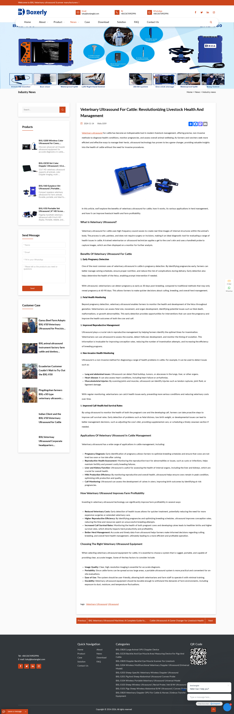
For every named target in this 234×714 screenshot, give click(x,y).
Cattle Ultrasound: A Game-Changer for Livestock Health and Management (177, 621)
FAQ (136, 22)
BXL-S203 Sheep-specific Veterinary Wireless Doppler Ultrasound (147, 673)
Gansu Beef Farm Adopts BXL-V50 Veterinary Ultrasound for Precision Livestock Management (52, 325)
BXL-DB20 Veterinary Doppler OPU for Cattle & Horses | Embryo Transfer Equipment (151, 694)
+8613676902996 (128, 14)
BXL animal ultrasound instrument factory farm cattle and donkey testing (52, 348)
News (73, 22)
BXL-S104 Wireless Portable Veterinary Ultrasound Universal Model (148, 681)
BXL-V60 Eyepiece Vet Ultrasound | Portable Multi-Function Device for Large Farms (51, 187)
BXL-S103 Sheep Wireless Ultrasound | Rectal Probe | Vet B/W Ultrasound (151, 685)
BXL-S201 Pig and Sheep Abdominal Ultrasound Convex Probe (145, 677)
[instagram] (214, 12)
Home (27, 22)
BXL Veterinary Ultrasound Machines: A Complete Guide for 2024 (117, 621)
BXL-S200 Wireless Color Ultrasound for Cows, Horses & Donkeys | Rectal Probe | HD (51, 142)
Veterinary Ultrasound (96, 604)
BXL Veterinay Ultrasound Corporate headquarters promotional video (50, 441)
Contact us (153, 22)
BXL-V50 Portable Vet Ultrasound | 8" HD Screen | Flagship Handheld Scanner (52, 210)
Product (58, 22)
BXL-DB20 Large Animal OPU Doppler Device (137, 650)
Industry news (209, 92)
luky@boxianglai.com (35, 659)
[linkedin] (208, 12)
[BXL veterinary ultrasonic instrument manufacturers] (38, 648)
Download (103, 22)
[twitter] (202, 12)
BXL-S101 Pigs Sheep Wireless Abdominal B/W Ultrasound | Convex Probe (151, 689)
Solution (121, 22)
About (42, 22)
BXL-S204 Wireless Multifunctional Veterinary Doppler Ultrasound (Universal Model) (152, 667)
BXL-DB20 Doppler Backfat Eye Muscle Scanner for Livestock (145, 661)
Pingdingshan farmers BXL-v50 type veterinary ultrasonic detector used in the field (50, 394)
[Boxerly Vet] (33, 12)
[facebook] (196, 12)
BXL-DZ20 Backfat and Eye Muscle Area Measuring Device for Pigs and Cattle (150, 655)
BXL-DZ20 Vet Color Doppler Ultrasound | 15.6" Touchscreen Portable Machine (51, 164)
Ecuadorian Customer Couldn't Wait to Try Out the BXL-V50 (52, 370)
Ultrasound (113, 604)
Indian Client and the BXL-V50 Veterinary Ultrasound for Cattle (50, 418)
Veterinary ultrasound (92, 133)
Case (87, 22)
